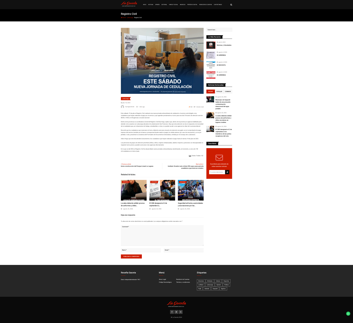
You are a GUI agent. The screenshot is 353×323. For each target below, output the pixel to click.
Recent (210, 91)
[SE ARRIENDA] (210, 55)
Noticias (150, 4)
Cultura (218, 281)
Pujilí (199, 288)
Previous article (126, 164)
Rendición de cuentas (205, 4)
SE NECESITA (221, 65)
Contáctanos (218, 4)
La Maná (200, 285)
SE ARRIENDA (221, 55)
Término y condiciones (183, 282)
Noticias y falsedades (224, 45)
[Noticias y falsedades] (210, 45)
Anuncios (182, 4)
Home (124, 17)
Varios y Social (173, 4)
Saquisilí (215, 288)
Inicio (144, 4)
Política (226, 285)
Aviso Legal (162, 279)
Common (228, 91)
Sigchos (223, 288)
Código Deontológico (165, 282)
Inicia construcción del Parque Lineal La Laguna (137, 166)
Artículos (209, 281)
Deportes (226, 281)
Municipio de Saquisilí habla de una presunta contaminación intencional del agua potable (222, 104)
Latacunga (130, 17)
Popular (219, 91)
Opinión (157, 4)
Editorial (164, 4)
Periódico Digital (192, 4)
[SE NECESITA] (210, 65)
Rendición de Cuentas (182, 279)
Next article (199, 164)
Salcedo (207, 288)
